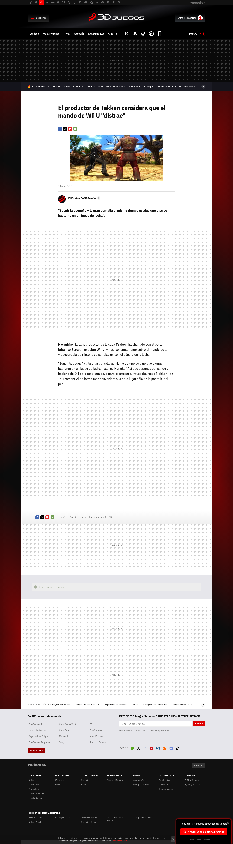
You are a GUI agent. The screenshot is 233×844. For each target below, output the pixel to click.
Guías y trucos (51, 33)
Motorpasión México (142, 817)
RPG (55, 86)
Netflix (174, 86)
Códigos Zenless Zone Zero (87, 704)
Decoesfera (164, 784)
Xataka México (35, 817)
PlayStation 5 (35, 724)
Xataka (32, 780)
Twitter (65, 129)
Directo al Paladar (115, 780)
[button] (83, 198)
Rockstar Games (98, 742)
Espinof (84, 784)
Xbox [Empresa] (97, 736)
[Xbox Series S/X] (143, 33)
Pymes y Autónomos (194, 784)
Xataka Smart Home (38, 793)
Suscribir (199, 723)
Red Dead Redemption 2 (145, 86)
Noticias (74, 517)
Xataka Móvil (35, 784)
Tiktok (177, 747)
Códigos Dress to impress (155, 704)
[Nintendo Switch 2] (151, 33)
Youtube (151, 747)
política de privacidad (159, 730)
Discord (171, 747)
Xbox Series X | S (67, 724)
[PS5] (134, 33)
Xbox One (64, 730)
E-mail (75, 129)
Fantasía (83, 86)
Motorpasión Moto (141, 784)
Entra (180, 17)
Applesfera (34, 789)
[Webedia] (37, 764)
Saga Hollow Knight (38, 736)
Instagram (158, 747)
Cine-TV (112, 33)
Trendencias (164, 780)
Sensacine (85, 780)
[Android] (159, 33)
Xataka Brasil (35, 822)
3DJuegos (116, 17)
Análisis (34, 33)
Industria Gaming (37, 730)
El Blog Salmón (192, 780)
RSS (164, 747)
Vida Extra (59, 784)
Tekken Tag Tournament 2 (93, 517)
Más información (119, 840)
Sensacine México (89, 817)
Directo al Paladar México (115, 819)
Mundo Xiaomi (35, 798)
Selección (78, 33)
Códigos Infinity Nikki (60, 704)
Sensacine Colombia (90, 822)
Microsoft (64, 736)
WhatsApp (132, 747)
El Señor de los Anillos (101, 86)
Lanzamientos (96, 33)
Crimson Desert (189, 86)
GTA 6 (164, 86)
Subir (196, 765)
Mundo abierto (123, 86)
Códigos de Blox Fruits (182, 704)
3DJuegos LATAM (63, 817)
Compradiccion (166, 789)
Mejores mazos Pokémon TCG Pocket (121, 704)
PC (91, 724)
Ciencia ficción (67, 86)
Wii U (111, 517)
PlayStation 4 (96, 730)
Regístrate (191, 17)
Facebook (60, 129)
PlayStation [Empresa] (39, 742)
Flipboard (70, 129)
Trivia (66, 33)
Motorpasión (138, 780)
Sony (61, 742)
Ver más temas (36, 750)
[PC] (126, 33)
